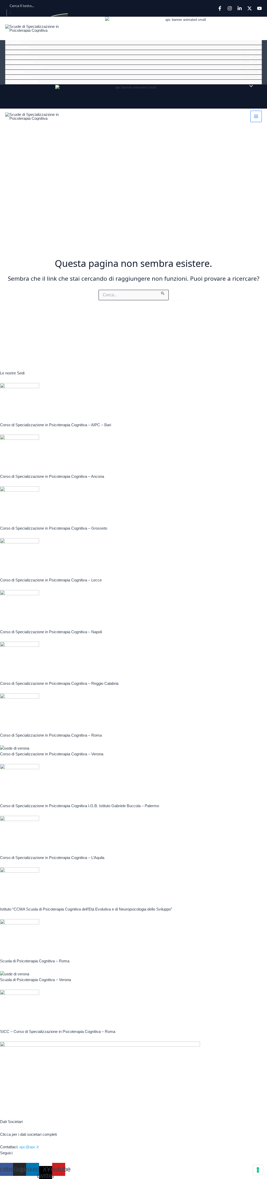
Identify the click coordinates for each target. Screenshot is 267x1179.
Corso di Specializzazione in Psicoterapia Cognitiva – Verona (51, 754)
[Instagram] (229, 8)
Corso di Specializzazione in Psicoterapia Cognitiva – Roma (51, 735)
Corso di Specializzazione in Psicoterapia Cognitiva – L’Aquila (52, 857)
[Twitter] (249, 8)
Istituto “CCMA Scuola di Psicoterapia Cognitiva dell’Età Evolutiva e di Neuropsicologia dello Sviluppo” (86, 909)
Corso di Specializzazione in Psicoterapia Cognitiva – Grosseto (53, 528)
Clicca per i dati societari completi (28, 1134)
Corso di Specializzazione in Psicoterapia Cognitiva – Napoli (51, 632)
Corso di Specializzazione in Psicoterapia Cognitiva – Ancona (52, 476)
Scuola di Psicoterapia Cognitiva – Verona (35, 979)
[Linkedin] (239, 8)
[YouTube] (259, 8)
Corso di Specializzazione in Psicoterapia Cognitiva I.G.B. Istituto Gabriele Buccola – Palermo (79, 806)
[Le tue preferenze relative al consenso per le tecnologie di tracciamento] (258, 1170)
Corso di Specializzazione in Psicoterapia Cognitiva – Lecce (51, 580)
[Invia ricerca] (163, 292)
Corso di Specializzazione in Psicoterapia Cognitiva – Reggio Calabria (59, 683)
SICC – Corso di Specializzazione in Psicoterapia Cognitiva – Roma (57, 1031)
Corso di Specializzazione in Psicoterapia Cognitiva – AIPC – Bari (55, 425)
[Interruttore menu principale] (256, 116)
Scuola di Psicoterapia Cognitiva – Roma (34, 961)
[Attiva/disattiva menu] (250, 85)
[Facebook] (219, 8)
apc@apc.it (29, 1147)
